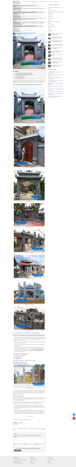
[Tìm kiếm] (62, 1)
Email (26, 444)
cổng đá (14, 81)
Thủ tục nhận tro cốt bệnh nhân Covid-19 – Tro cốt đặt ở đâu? (55, 73)
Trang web (36, 444)
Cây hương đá (50, 14)
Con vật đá (51, 1)
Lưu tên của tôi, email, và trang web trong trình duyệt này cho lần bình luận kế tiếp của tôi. (27, 448)
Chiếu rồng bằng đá (51, 18)
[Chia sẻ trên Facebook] (26, 416)
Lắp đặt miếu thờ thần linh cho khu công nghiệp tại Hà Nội (55, 84)
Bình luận (15, 436)
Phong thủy (56, 1)
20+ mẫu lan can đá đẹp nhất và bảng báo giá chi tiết (55, 8)
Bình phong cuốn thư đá (52, 10)
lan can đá (35, 350)
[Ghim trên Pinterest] (31, 416)
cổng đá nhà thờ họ (40, 350)
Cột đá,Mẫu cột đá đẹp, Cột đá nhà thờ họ (54, 21)
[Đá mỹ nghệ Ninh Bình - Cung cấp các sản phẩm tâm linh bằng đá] (17, 43)
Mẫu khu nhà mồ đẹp (32, 1)
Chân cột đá (50, 16)
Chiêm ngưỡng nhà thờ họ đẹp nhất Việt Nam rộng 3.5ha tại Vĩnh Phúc (55, 97)
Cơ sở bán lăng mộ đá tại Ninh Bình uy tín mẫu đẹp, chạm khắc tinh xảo (55, 81)
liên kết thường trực (28, 419)
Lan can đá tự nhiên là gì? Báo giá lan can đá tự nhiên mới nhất (55, 89)
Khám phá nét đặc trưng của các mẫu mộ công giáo (55, 87)
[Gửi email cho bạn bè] (29, 416)
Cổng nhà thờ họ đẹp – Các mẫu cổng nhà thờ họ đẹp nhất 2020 (55, 94)
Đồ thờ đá (46, 1)
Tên (14, 444)
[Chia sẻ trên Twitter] (27, 416)
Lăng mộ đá (27, 1)
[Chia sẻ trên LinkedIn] (32, 416)
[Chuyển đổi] (62, 23)
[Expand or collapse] (44, 71)
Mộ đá (37, 1)
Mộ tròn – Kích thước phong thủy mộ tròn (54, 91)
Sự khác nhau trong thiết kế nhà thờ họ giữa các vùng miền (55, 75)
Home (24, 1)
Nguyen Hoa (21, 28)
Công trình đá (41, 1)
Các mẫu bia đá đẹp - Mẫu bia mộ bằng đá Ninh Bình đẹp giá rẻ (55, 13)
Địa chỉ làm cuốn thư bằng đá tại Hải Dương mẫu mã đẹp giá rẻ (55, 78)
